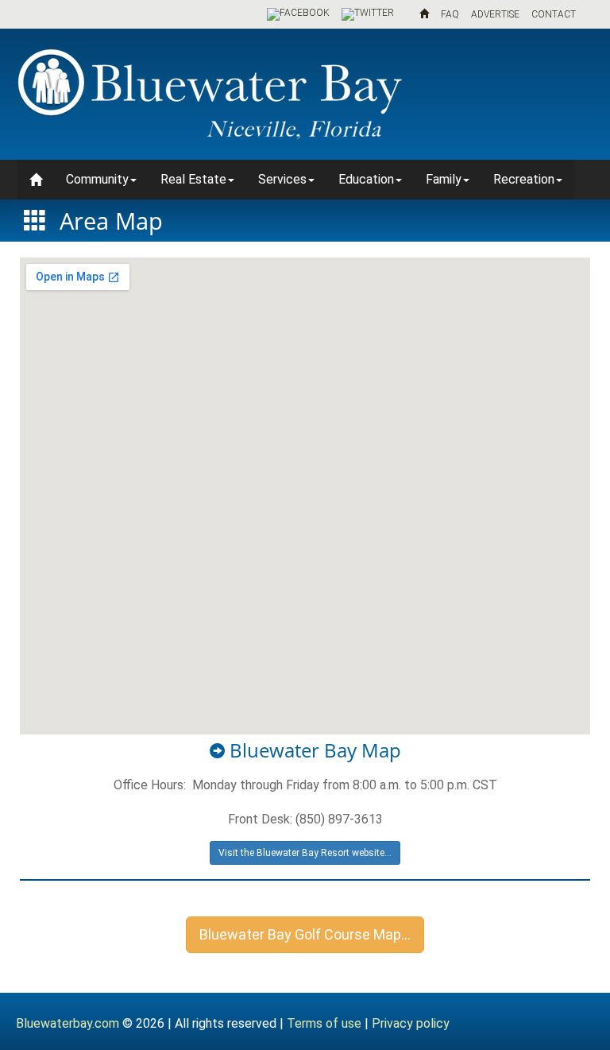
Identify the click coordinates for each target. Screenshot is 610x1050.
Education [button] (366, 179)
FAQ (450, 14)
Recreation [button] (523, 179)
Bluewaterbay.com (67, 1023)
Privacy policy (411, 1023)
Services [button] (282, 179)
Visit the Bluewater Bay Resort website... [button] (305, 852)
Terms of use (324, 1023)
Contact (553, 14)
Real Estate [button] (193, 179)
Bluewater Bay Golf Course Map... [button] (305, 934)
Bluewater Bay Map (313, 750)
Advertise (495, 14)
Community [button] (97, 179)
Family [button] (443, 179)
